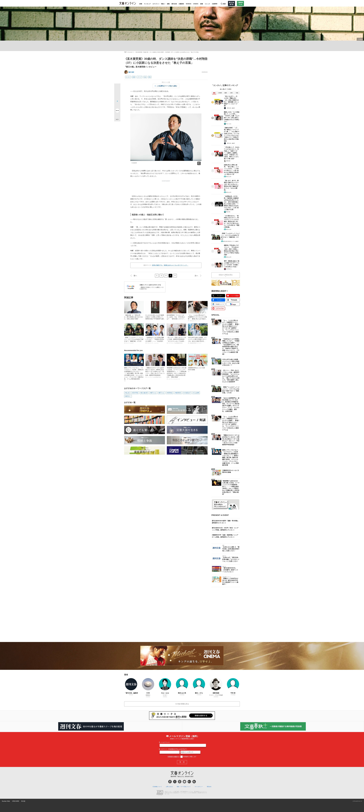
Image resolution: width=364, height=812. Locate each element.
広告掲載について (157, 786)
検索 (224, 4)
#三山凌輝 (196, 393)
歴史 (150, 77)
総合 (229, 89)
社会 (145, 77)
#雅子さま (153, 393)
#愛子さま (161, 393)
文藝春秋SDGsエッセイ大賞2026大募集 (196, 369)
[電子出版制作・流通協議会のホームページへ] (159, 793)
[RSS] (194, 781)
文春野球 (214, 4)
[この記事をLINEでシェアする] (117, 105)
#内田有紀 (170, 393)
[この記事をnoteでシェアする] (117, 111)
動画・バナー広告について (184, 786)
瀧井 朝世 (131, 72)
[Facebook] (170, 781)
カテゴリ (155, 4)
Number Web (6, 801)
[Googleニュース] (184, 781)
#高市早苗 (135, 393)
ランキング (147, 4)
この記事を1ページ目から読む (167, 86)
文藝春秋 (181, 4)
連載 (168, 4)
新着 (140, 4)
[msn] (189, 781)
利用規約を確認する (174, 756)
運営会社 (209, 786)
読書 (201, 4)
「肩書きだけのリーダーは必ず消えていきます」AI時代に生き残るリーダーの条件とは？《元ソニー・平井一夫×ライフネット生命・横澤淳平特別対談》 (155, 372)
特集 (162, 4)
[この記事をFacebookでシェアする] (117, 93)
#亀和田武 (178, 393)
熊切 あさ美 (228, 176)
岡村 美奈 (228, 211)
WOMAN (188, 4)
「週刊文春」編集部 (230, 108)
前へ (135, 276)
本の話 (23, 801)
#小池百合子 (187, 393)
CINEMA (195, 4)
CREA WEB (15, 801)
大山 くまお (228, 123)
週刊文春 (174, 4)
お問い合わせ (169, 786)
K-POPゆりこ (229, 268)
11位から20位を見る (226, 275)
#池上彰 (127, 393)
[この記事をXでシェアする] (117, 87)
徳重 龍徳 (228, 160)
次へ (196, 276)
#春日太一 (128, 396)
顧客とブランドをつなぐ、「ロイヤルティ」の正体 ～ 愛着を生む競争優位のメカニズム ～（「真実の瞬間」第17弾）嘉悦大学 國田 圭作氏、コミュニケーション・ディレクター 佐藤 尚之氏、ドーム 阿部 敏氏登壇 (134, 374)
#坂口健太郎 (144, 393)
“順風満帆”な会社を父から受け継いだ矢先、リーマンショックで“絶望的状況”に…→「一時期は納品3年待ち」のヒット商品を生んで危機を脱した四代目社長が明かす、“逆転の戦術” (176, 373)
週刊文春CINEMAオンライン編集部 (230, 241)
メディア (139, 77)
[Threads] (179, 781)
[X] (175, 781)
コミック (207, 4)
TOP (125, 52)
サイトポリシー (199, 786)
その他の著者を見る (182, 704)
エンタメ (130, 52)
